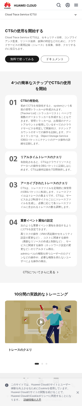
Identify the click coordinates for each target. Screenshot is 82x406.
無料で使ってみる (22, 59)
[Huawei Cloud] (20, 5)
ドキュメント (55, 59)
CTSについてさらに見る (39, 272)
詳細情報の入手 (32, 399)
